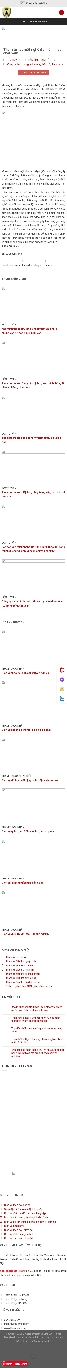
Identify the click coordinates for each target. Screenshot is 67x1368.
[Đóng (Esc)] (3, 1349)
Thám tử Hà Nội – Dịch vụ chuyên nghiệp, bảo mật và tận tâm (37, 1041)
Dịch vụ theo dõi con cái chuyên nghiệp (25, 672)
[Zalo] (62, 698)
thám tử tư (57, 64)
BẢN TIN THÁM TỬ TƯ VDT (43, 60)
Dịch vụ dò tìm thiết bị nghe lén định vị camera (30, 780)
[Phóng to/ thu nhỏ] (13, 1349)
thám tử (46, 64)
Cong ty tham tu (16, 64)
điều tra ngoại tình (41, 1341)
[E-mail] (62, 689)
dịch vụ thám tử (34, 1337)
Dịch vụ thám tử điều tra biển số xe (23, 882)
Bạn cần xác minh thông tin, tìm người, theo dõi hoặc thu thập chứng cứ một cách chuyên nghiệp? (37, 1052)
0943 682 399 (17, 1364)
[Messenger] (62, 679)
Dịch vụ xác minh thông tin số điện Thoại (26, 729)
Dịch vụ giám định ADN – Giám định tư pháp (28, 831)
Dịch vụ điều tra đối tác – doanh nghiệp (25, 934)
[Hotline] (62, 670)
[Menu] (61, 12)
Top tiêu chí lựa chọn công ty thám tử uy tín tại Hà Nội (37, 1030)
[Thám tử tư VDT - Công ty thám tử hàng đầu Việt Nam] (14, 12)
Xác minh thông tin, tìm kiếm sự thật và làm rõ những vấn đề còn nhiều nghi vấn (36, 1008)
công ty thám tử (53, 1337)
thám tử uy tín (23, 1341)
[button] (7, 263)
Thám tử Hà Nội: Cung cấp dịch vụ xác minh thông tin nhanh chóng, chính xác (35, 1019)
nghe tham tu (33, 64)
